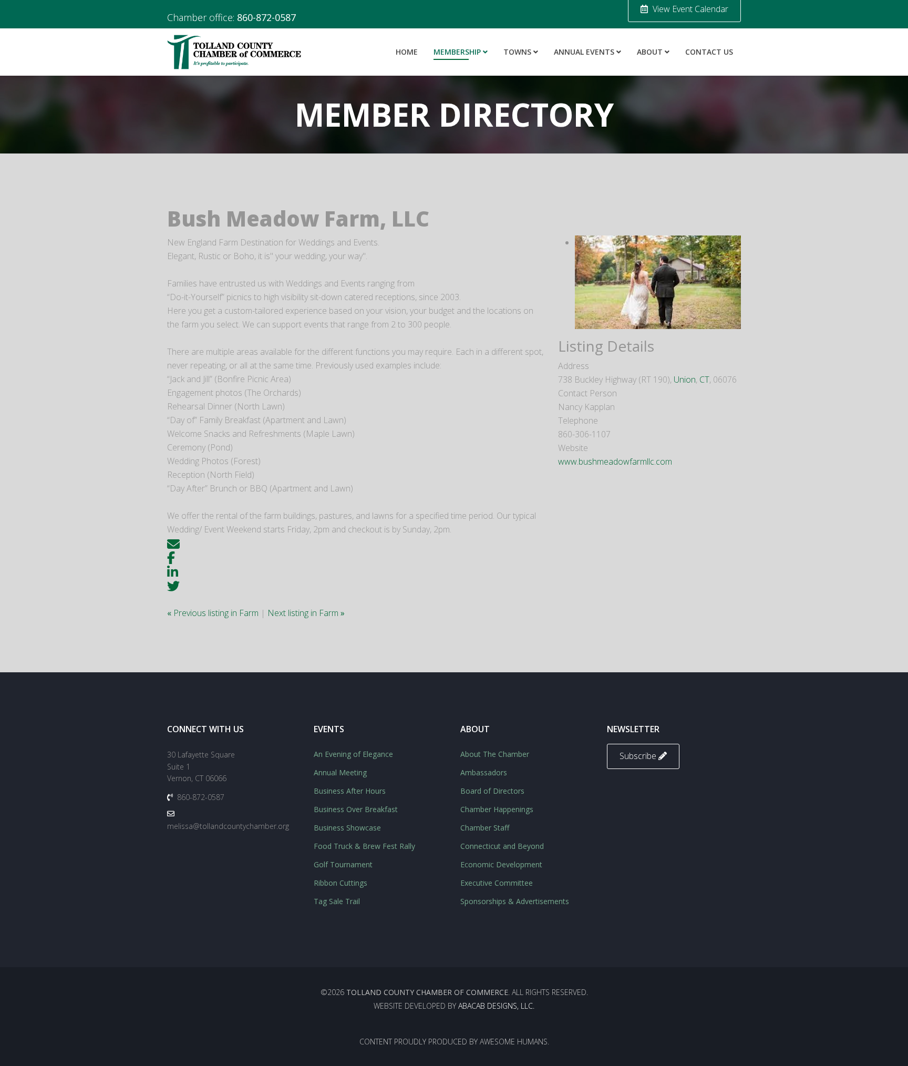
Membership (457, 52)
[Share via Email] (173, 543)
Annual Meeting (340, 772)
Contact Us (709, 52)
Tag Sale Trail (337, 901)
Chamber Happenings (496, 809)
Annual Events (584, 52)
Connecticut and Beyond (502, 846)
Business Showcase (347, 828)
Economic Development (501, 864)
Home (407, 52)
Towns (517, 52)
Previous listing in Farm (214, 613)
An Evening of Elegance (353, 754)
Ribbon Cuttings (340, 883)
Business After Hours (350, 791)
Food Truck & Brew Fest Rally (364, 846)
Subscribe (639, 756)
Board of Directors (492, 791)
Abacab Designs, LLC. (496, 1006)
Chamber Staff (484, 828)
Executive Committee (496, 883)
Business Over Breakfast (356, 809)
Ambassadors (483, 772)
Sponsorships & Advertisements (514, 901)
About (650, 52)
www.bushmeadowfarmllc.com (615, 461)
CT (704, 379)
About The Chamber (494, 754)
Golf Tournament (343, 864)
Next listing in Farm (306, 613)
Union (685, 379)
